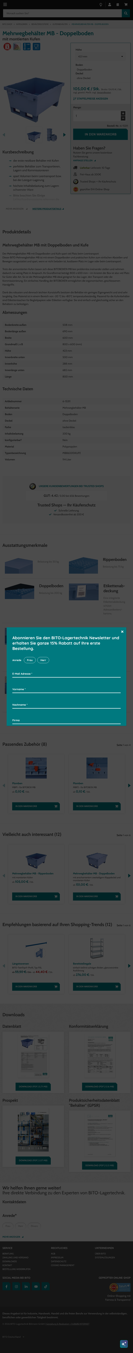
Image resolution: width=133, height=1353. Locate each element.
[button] (122, 631)
